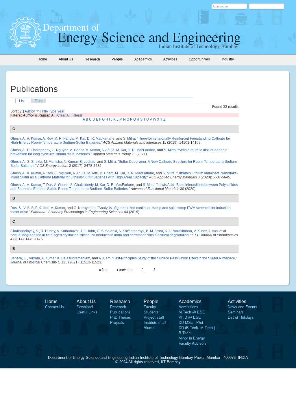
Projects (117, 322)
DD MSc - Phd (191, 322)
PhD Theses (120, 317)
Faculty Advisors (193, 343)
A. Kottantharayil (131, 231)
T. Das (48, 185)
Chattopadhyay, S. (24, 231)
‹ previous (124, 270)
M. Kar (80, 138)
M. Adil (92, 173)
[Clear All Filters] (69, 115)
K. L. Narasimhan (178, 231)
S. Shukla (34, 162)
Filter (38, 101)
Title (44, 111)
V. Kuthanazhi (68, 231)
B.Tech (184, 333)
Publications (120, 312)
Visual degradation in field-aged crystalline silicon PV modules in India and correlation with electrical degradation (100, 235)
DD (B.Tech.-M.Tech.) (197, 328)
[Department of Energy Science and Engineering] (25, 46)
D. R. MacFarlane (100, 138)
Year (60, 111)
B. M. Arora (154, 231)
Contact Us (54, 307)
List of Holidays (241, 317)
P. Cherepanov (38, 150)
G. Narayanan (85, 208)
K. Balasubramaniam (73, 258)
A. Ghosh (77, 150)
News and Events (242, 307)
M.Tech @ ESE (192, 312)
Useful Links (87, 312)
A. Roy (47, 138)
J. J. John (87, 231)
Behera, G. (18, 258)
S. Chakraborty (81, 185)
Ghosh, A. (17, 138)
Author (30, 111)
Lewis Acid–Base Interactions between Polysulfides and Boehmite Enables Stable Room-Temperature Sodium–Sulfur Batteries (124, 187)
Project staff (154, 317)
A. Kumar (34, 138)
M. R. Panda (64, 138)
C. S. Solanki (107, 231)
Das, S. (16, 208)
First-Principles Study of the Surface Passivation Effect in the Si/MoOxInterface (174, 258)
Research (118, 307)
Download (85, 307)
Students (151, 312)
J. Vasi (213, 231)
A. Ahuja (107, 150)
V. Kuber (200, 231)
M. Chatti (106, 173)
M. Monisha (53, 162)
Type (52, 111)
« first (103, 270)
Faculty (150, 307)
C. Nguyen (60, 150)
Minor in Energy (192, 338)
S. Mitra (129, 138)
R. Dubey (48, 231)
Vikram (34, 258)
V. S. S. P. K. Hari (36, 208)
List (22, 101)
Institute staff (155, 322)
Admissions (188, 307)
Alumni (149, 328)
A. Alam (104, 258)
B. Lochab (87, 162)
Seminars (236, 312)
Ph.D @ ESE (190, 317)
